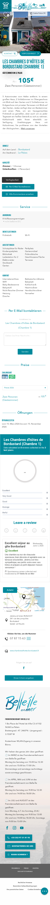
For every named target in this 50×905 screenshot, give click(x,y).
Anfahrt (10, 589)
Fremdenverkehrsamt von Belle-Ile (17, 719)
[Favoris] (35, 6)
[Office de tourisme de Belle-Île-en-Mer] (21, 701)
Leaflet (37, 610)
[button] (41, 6)
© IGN (42, 610)
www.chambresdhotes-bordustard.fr (24, 650)
